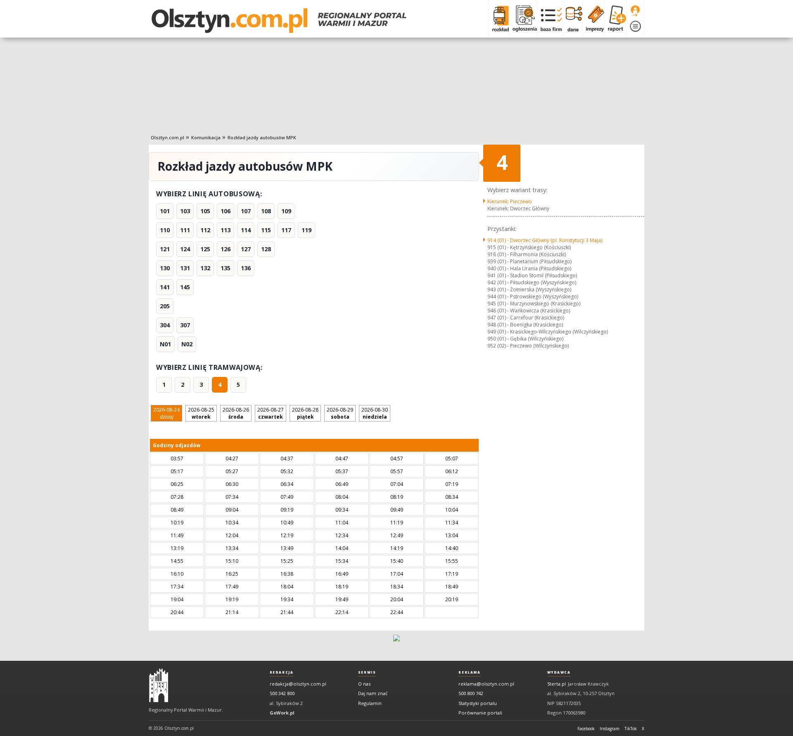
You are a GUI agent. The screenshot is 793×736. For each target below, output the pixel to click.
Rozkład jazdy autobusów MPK (262, 137)
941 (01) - (532, 275)
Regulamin (370, 703)
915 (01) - (529, 247)
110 (165, 230)
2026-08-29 (340, 413)
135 (225, 268)
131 (185, 268)
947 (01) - (525, 317)
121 (165, 249)
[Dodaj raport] (615, 18)
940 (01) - (529, 268)
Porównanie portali (480, 713)
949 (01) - (547, 331)
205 (165, 306)
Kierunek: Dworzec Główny (518, 208)
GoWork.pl (282, 713)
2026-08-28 (305, 413)
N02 (186, 344)
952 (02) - (528, 345)
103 (185, 211)
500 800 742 (470, 693)
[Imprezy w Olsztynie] (593, 18)
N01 (165, 344)
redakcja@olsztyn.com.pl (298, 684)
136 (246, 268)
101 (165, 211)
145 (185, 287)
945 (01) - (533, 303)
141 (165, 287)
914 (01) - (544, 240)
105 (205, 211)
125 (205, 249)
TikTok (630, 728)
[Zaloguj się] (635, 11)
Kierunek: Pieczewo (509, 201)
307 (185, 325)
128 (266, 249)
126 (225, 249)
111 (185, 230)
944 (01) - (532, 296)
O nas (364, 684)
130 (165, 268)
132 (205, 268)
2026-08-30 (374, 413)
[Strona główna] (279, 20)
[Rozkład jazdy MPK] (499, 18)
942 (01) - (531, 282)
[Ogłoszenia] (523, 18)
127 (246, 249)
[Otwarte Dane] (572, 18)
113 (225, 230)
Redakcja (282, 672)
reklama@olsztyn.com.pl (486, 684)
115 (266, 230)
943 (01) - (529, 289)
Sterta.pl (556, 684)
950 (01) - (525, 338)
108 (266, 211)
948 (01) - (525, 324)
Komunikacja (206, 137)
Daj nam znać (372, 693)
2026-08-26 (236, 413)
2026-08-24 (166, 413)
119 (306, 230)
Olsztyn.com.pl (167, 137)
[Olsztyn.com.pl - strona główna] (159, 685)
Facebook (586, 728)
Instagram (610, 728)
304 (165, 325)
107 (246, 211)
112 (205, 230)
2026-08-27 (270, 413)
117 (286, 230)
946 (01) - (528, 310)
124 (185, 249)
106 (225, 211)
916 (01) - (526, 254)
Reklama (469, 672)
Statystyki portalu (477, 703)
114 (246, 230)
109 (286, 211)
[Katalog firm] (549, 18)
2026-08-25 (201, 413)
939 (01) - (529, 261)
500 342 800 (282, 693)
